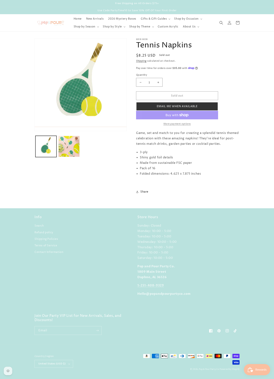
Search (39, 226)
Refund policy (43, 232)
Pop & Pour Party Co (209, 369)
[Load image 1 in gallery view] (45, 146)
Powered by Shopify (230, 369)
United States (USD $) (52, 363)
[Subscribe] (97, 330)
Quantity (141, 75)
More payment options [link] (177, 124)
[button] (155, 19)
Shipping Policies (46, 239)
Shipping (141, 61)
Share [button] (144, 192)
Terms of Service (45, 245)
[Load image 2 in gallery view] (68, 146)
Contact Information (48, 252)
